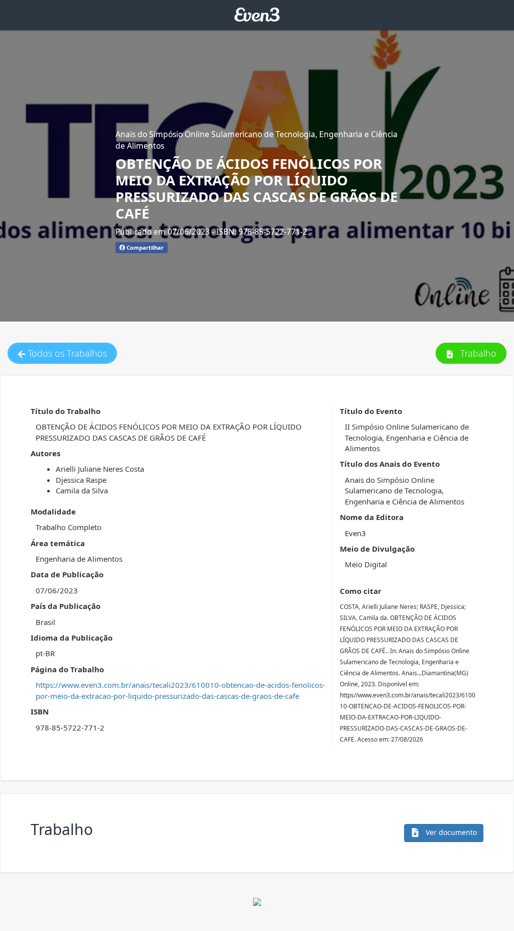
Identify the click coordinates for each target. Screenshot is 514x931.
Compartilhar (144, 247)
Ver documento (450, 832)
